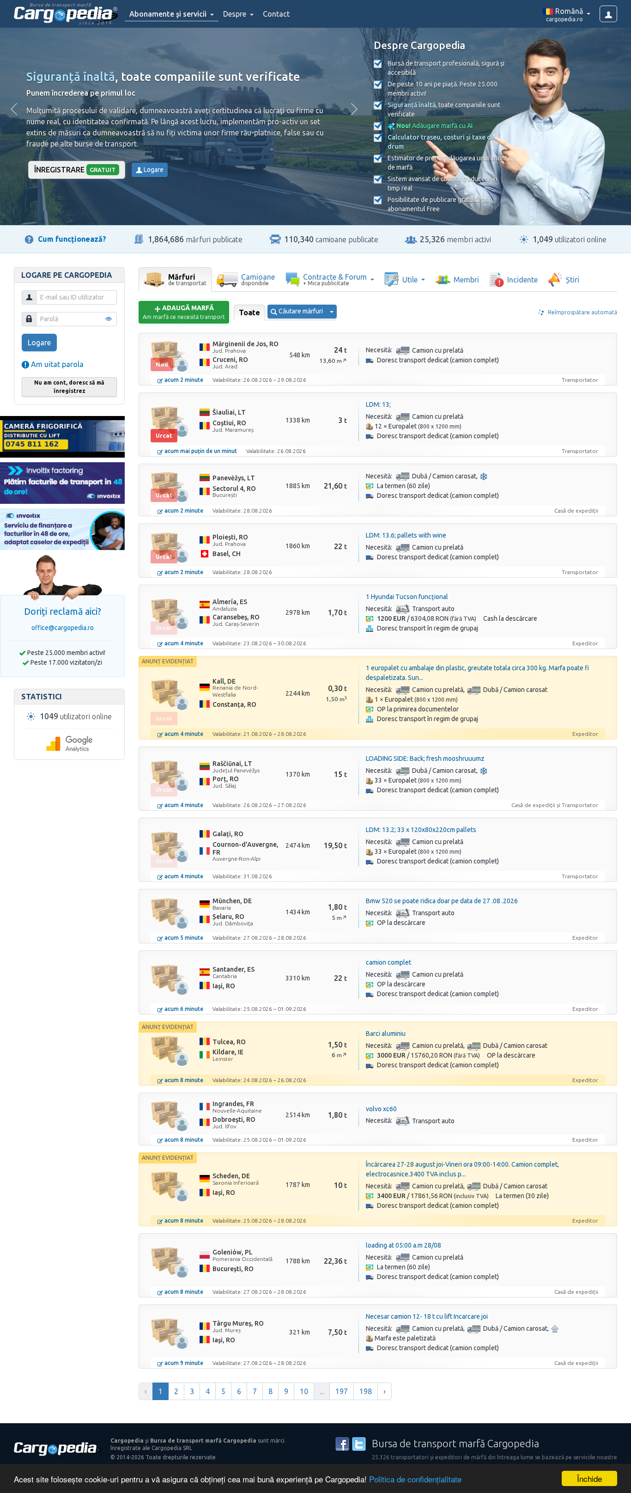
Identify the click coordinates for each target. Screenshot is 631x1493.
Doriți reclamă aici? (62, 611)
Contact (276, 14)
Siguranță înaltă (70, 76)
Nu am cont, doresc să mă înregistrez (69, 386)
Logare (153, 169)
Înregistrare (75, 169)
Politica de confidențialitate (415, 1479)
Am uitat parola (56, 364)
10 (304, 1391)
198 (365, 1391)
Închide (589, 1478)
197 (341, 1391)
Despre (235, 14)
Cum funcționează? (72, 239)
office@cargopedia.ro (62, 627)
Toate (249, 312)
